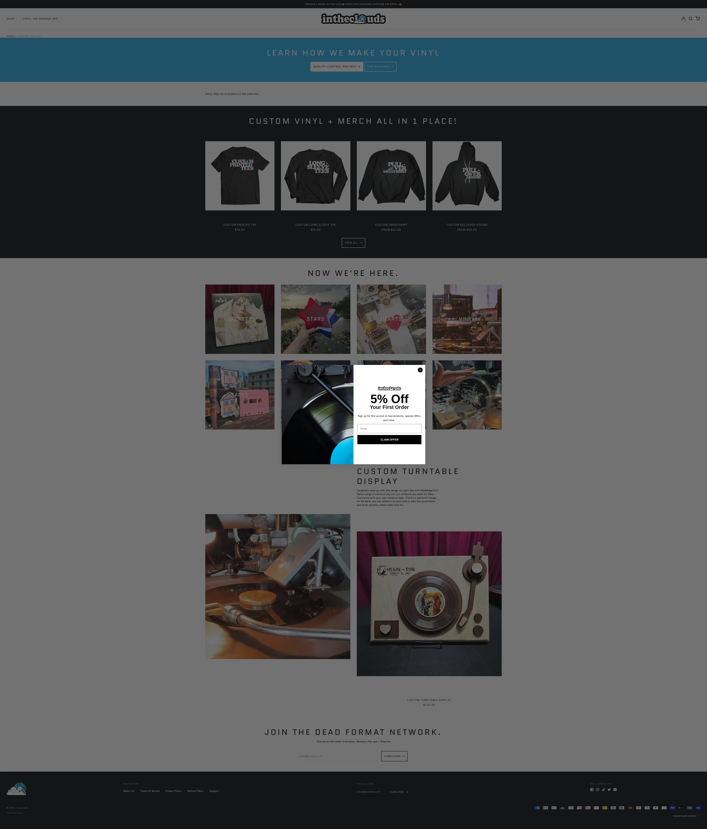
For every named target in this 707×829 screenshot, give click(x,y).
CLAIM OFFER (389, 439)
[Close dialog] (420, 370)
